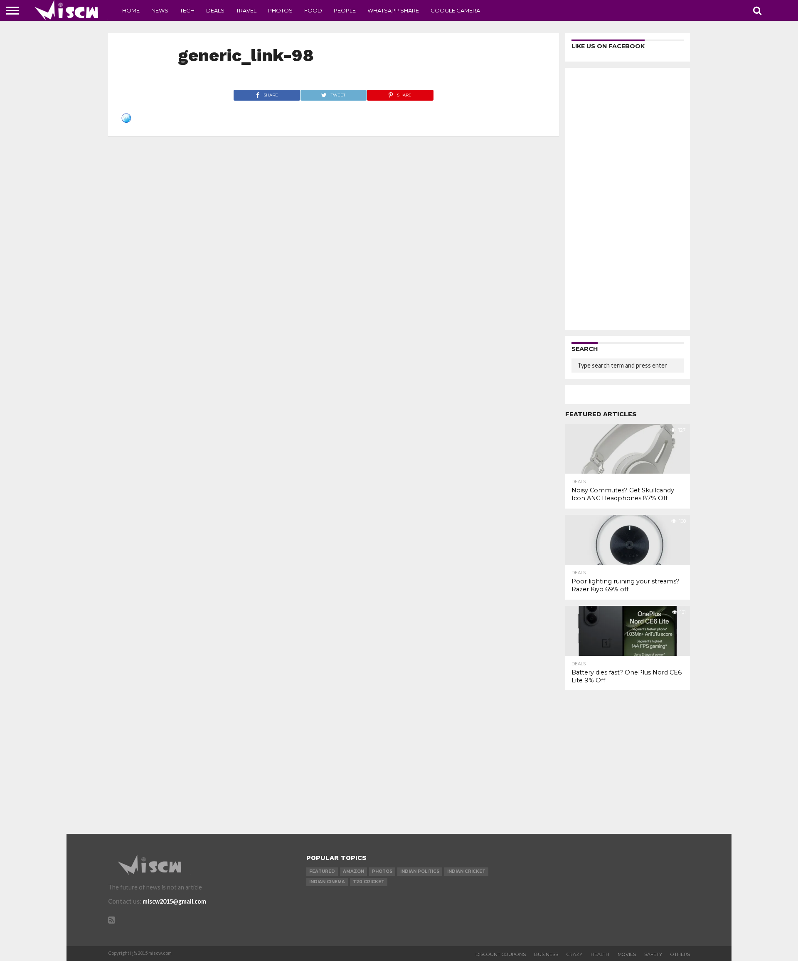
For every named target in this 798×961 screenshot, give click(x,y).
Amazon (353, 871)
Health (600, 954)
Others (680, 954)
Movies (627, 954)
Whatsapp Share (393, 10)
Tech (187, 10)
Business (546, 954)
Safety (653, 954)
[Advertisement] (627, 199)
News (159, 10)
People (345, 10)
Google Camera (455, 10)
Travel (246, 10)
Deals (215, 10)
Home (131, 10)
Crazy (574, 954)
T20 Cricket (368, 881)
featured (322, 871)
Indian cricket (466, 871)
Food (313, 10)
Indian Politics (419, 871)
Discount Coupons (500, 954)
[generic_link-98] (126, 120)
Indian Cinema (327, 881)
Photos (280, 10)
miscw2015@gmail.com (174, 901)
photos (382, 871)
